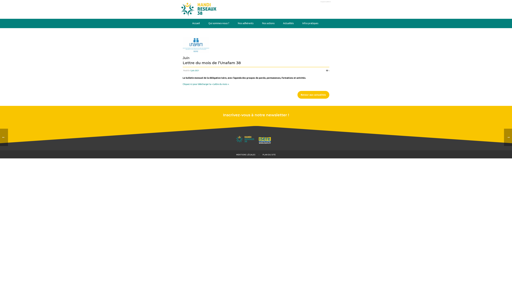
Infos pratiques (310, 23)
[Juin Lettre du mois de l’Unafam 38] (256, 45)
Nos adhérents (245, 23)
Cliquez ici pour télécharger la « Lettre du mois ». (206, 84)
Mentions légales (245, 155)
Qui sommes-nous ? (218, 23)
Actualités (288, 23)
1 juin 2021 (194, 70)
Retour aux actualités (313, 95)
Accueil (196, 23)
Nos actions (268, 23)
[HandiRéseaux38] (198, 9)
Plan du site (269, 155)
